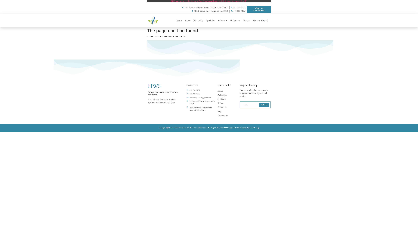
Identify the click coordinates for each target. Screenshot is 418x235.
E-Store (221, 20)
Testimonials (222, 115)
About (187, 20)
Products (233, 20)
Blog (219, 111)
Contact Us (222, 107)
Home (179, 20)
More (255, 20)
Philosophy (198, 20)
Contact (246, 20)
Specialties (210, 20)
